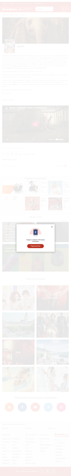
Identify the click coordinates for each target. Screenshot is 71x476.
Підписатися (35, 246)
